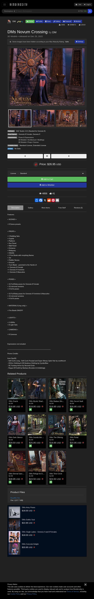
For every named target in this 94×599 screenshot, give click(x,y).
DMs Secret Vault (76, 401)
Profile (40, 21)
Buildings (41, 140)
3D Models (22, 140)
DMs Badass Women (57, 401)
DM (54, 32)
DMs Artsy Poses (28, 507)
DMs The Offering (56, 437)
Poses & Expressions (26, 137)
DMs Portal (74, 437)
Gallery (57, 21)
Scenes (36, 142)
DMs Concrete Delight (30, 544)
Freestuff (68, 21)
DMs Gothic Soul (28, 520)
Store (49, 21)
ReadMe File (15, 498)
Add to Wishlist (47, 185)
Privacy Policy (31, 594)
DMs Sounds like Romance (39, 437)
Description (15, 208)
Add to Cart (48, 179)
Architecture (32, 140)
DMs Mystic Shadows (37, 401)
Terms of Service (73, 591)
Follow (31, 21)
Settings (80, 41)
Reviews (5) (78, 208)
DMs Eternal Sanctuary (17, 474)
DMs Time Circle (55, 474)
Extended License (39, 145)
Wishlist (78, 21)
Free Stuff (62, 208)
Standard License (25, 145)
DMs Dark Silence (15, 437)
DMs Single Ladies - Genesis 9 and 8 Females (39, 532)
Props (30, 142)
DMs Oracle (13, 401)
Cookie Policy (15, 594)
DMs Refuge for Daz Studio (39, 474)
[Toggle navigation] (4, 5)
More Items (46, 208)
